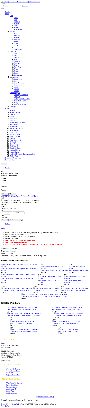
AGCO (12, 110)
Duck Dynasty (15, 144)
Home (7, 12)
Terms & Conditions (13, 371)
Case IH (12, 114)
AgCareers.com (11, 393)
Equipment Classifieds (13, 158)
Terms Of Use (6, 404)
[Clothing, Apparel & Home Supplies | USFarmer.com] (20, 2)
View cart (5, 220)
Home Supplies (15, 93)
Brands (7, 108)
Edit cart (4, 194)
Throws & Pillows (20, 105)
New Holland (14, 130)
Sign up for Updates (13, 375)
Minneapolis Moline (17, 128)
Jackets (16, 24)
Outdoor (17, 97)
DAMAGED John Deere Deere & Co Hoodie (23, 315)
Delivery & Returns (13, 369)
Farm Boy (13, 118)
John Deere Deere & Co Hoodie (21, 323)
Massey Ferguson (16, 126)
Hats (15, 20)
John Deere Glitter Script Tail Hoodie (74, 290)
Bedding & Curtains (21, 95)
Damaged (13, 106)
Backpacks (18, 79)
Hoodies (17, 22)
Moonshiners (14, 152)
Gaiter (16, 87)
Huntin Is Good (15, 148)
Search (25, 6)
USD (7, 168)
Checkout (12, 194)
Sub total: (4, 186)
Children (13, 51)
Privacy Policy (16, 404)
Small (7, 213)
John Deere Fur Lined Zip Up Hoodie (67, 315)
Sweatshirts (18, 29)
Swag (16, 103)
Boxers (16, 53)
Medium (18, 213)
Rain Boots (18, 67)
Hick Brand (14, 146)
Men (11, 16)
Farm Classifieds (12, 385)
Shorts (16, 45)
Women (12, 31)
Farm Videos (10, 391)
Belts (16, 18)
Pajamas (17, 39)
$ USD (4, 164)
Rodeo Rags (14, 156)
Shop (7, 14)
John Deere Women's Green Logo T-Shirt (66, 309)
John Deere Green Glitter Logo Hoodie (24, 331)
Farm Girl (13, 120)
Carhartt (12, 138)
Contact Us (10, 373)
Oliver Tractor (14, 132)
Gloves (16, 89)
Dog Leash (18, 85)
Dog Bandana (19, 83)
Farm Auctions (10, 160)
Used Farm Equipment (14, 383)
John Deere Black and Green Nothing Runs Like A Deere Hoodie (44, 296)
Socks (16, 47)
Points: (3, 190)
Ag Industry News (12, 389)
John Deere (14, 124)
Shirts (16, 28)
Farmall (12, 116)
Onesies (17, 61)
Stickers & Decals (20, 101)
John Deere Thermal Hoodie (78, 270)
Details (7, 224)
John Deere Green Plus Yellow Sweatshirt (16, 290)
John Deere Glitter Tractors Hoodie (45, 290)
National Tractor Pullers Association (22, 154)
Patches (16, 91)
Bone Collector (15, 136)
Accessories (14, 77)
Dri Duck (13, 142)
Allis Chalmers (15, 112)
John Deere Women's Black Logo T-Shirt (22, 309)
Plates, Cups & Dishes (22, 99)
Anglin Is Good (15, 134)
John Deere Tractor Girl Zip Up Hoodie (54, 270)
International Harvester (17, 122)
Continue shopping (16, 220)
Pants (16, 26)
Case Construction (16, 140)
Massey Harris (15, 150)
